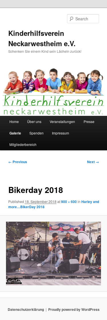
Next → (93, 161)
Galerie (15, 133)
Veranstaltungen (62, 121)
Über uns (34, 121)
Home (14, 121)
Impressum (60, 132)
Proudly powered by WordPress (74, 309)
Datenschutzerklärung (26, 309)
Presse (89, 121)
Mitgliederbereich (23, 144)
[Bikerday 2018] (53, 253)
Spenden (36, 132)
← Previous (17, 161)
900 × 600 (69, 201)
